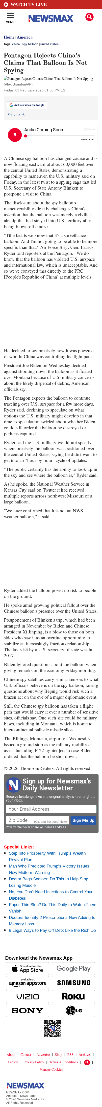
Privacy (11, 827)
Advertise (43, 1054)
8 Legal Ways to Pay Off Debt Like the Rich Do (52, 930)
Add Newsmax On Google (29, 105)
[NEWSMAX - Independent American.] (51, 18)
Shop (58, 1054)
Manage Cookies (51, 1069)
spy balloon (30, 44)
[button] (89, 17)
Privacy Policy (34, 1062)
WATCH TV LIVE (29, 4)
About (11, 1054)
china (16, 44)
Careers (13, 1062)
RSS (70, 1054)
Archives (85, 1054)
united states (49, 44)
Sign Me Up (84, 820)
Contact (26, 1054)
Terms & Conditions (63, 1062)
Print (11, 114)
